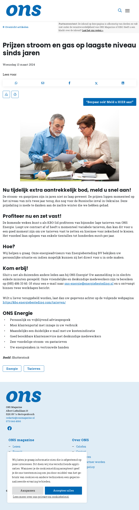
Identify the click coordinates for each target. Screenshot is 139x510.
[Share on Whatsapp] (16, 83)
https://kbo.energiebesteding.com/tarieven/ (34, 302)
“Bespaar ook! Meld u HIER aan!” (109, 102)
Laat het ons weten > (92, 30)
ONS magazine (21, 440)
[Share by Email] (43, 83)
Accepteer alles (63, 490)
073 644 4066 (13, 421)
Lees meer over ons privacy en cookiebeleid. (41, 496)
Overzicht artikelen (16, 27)
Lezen (14, 446)
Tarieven (33, 368)
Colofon (79, 446)
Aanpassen (27, 490)
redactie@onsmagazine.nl (20, 417)
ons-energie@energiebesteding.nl (88, 283)
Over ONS (80, 440)
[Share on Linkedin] (122, 83)
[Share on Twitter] (96, 83)
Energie (12, 368)
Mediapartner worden (88, 462)
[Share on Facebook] (69, 83)
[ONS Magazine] (23, 10)
